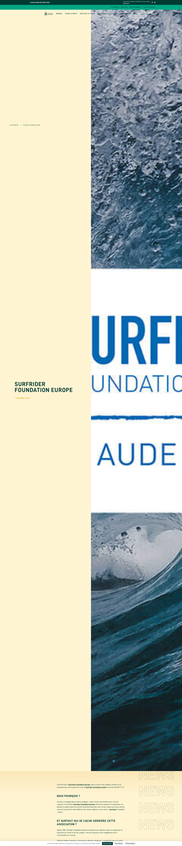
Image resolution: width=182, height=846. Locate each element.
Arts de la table (87, 13)
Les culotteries (149, 7)
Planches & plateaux (107, 13)
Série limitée (126, 13)
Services (124, 7)
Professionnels (135, 7)
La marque (115, 7)
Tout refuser (119, 843)
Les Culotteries (13, 125)
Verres (59, 13)
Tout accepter (107, 843)
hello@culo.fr (126, 3)
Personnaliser (130, 843)
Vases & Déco (71, 13)
